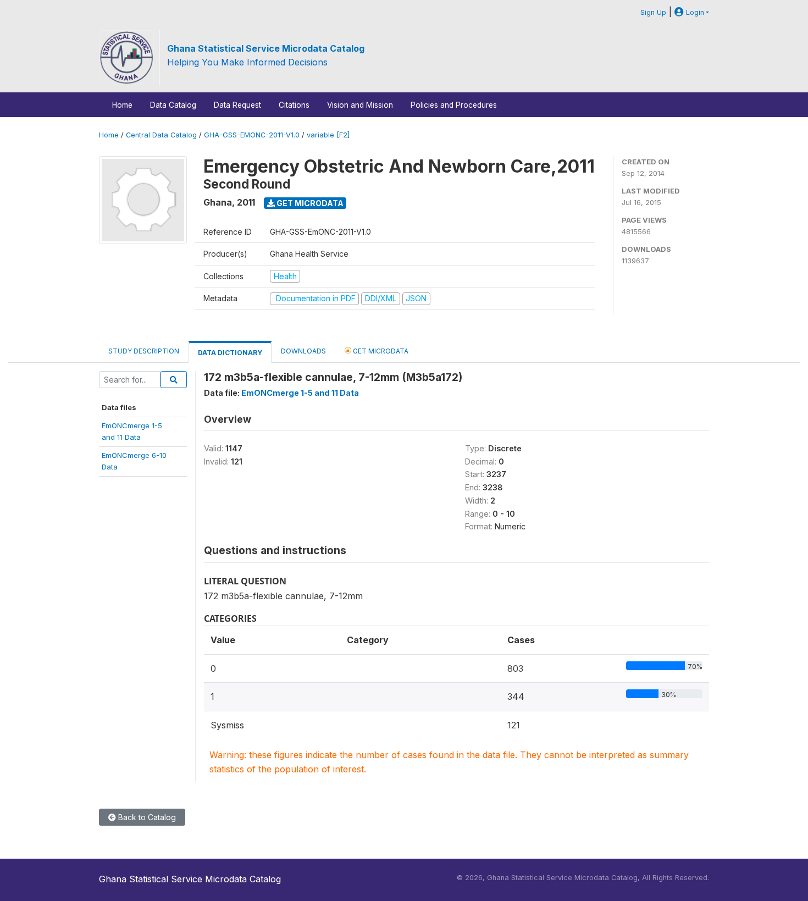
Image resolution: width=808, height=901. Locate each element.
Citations (294, 105)
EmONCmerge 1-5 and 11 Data (300, 392)
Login (694, 12)
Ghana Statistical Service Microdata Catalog (265, 48)
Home (122, 105)
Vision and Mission (360, 105)
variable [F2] (328, 135)
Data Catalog (173, 105)
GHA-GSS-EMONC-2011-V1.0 (252, 135)
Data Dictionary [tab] (230, 353)
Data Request (237, 105)
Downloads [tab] (303, 351)
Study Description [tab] (143, 351)
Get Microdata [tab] (379, 351)
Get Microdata (309, 203)
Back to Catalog (146, 817)
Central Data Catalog (161, 135)
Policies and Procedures (454, 105)
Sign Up (653, 12)
